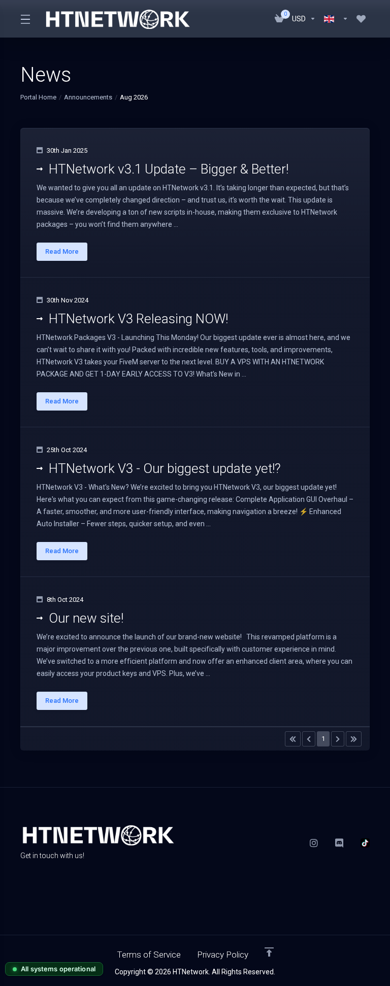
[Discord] (339, 843)
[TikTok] (365, 843)
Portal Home (38, 97)
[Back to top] (269, 952)
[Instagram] (314, 843)
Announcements (88, 97)
